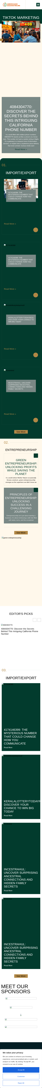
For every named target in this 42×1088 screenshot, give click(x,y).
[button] (38, 4)
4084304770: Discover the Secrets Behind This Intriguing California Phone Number (19, 631)
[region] (21, 1068)
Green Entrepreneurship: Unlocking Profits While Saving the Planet (21, 467)
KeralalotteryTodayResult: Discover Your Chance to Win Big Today (22, 320)
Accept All (21, 1070)
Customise (21, 1076)
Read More (8, 747)
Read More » (21, 149)
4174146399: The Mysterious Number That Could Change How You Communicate (20, 736)
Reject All (21, 1083)
